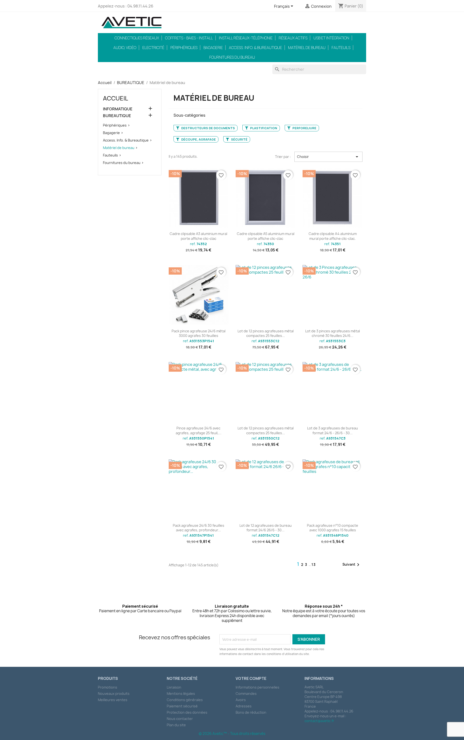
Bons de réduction (251, 712)
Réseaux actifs (293, 38)
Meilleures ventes (112, 699)
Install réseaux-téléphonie (246, 38)
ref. (198, 244)
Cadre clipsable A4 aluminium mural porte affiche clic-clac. (333, 236)
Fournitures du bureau (232, 57)
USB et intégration (331, 38)
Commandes (246, 693)
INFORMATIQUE (117, 109)
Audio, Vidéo (124, 47)
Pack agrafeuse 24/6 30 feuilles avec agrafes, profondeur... (198, 528)
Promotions (107, 687)
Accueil (115, 98)
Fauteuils (341, 47)
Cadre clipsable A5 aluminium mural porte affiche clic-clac (265, 236)
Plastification (263, 128)
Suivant (351, 565)
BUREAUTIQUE (117, 115)
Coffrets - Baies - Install (189, 38)
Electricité (153, 47)
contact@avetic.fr (319, 721)
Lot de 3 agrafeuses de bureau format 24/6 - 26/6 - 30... (332, 430)
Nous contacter (180, 718)
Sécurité (238, 139)
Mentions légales (181, 693)
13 (314, 564)
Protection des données (187, 712)
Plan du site (176, 725)
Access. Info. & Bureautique (255, 47)
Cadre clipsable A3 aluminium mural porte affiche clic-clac (198, 236)
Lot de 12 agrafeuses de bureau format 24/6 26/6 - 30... (265, 528)
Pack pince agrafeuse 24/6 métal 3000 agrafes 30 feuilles (198, 333)
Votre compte (251, 678)
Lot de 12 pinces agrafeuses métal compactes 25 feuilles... (266, 333)
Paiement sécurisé (182, 706)
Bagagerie (213, 47)
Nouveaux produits (114, 693)
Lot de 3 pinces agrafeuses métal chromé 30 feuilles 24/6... (332, 333)
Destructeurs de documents (208, 128)
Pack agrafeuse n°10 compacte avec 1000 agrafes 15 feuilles (332, 528)
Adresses (244, 706)
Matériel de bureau (307, 47)
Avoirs (241, 699)
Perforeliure (304, 128)
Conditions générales (185, 699)
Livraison (174, 687)
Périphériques (183, 47)
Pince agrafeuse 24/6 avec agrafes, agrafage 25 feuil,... (198, 430)
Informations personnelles (257, 687)
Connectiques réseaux (137, 38)
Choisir (328, 157)
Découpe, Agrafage (198, 139)
